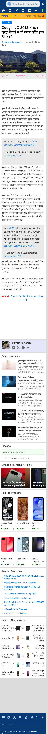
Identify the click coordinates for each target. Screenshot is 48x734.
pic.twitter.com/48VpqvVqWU (19, 145)
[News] (10, 10)
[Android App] (42, 717)
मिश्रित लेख (6, 22)
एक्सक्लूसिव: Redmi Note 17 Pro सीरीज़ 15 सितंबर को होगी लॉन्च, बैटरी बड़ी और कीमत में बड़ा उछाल (31, 362)
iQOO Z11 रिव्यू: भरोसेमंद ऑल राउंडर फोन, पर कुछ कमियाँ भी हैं (14, 484)
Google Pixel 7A (22, 560)
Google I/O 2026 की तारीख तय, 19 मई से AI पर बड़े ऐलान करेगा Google (31, 412)
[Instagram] (26, 717)
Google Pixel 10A (6, 560)
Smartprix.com (24, 731)
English (41, 16)
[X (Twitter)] (14, 717)
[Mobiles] (23, 10)
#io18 (34, 141)
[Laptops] (29, 10)
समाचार (28, 16)
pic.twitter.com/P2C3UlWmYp (19, 245)
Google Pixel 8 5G (23, 524)
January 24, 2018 (12, 155)
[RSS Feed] (37, 717)
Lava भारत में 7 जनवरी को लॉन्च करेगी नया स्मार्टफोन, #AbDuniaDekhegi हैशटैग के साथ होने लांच (30, 396)
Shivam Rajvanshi (21, 343)
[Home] (3, 10)
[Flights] (16, 10)
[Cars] (36, 10)
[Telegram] (31, 717)
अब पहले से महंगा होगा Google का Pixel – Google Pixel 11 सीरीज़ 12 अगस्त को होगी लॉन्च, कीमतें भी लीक (31, 429)
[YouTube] (20, 717)
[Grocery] (42, 10)
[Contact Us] (3, 717)
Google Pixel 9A (37, 524)
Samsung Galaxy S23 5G (38, 560)
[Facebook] (8, 717)
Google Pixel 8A (6, 524)
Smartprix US (7, 724)
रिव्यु (34, 16)
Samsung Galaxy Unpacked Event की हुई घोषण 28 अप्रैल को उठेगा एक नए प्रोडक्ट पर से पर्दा (30, 379)
